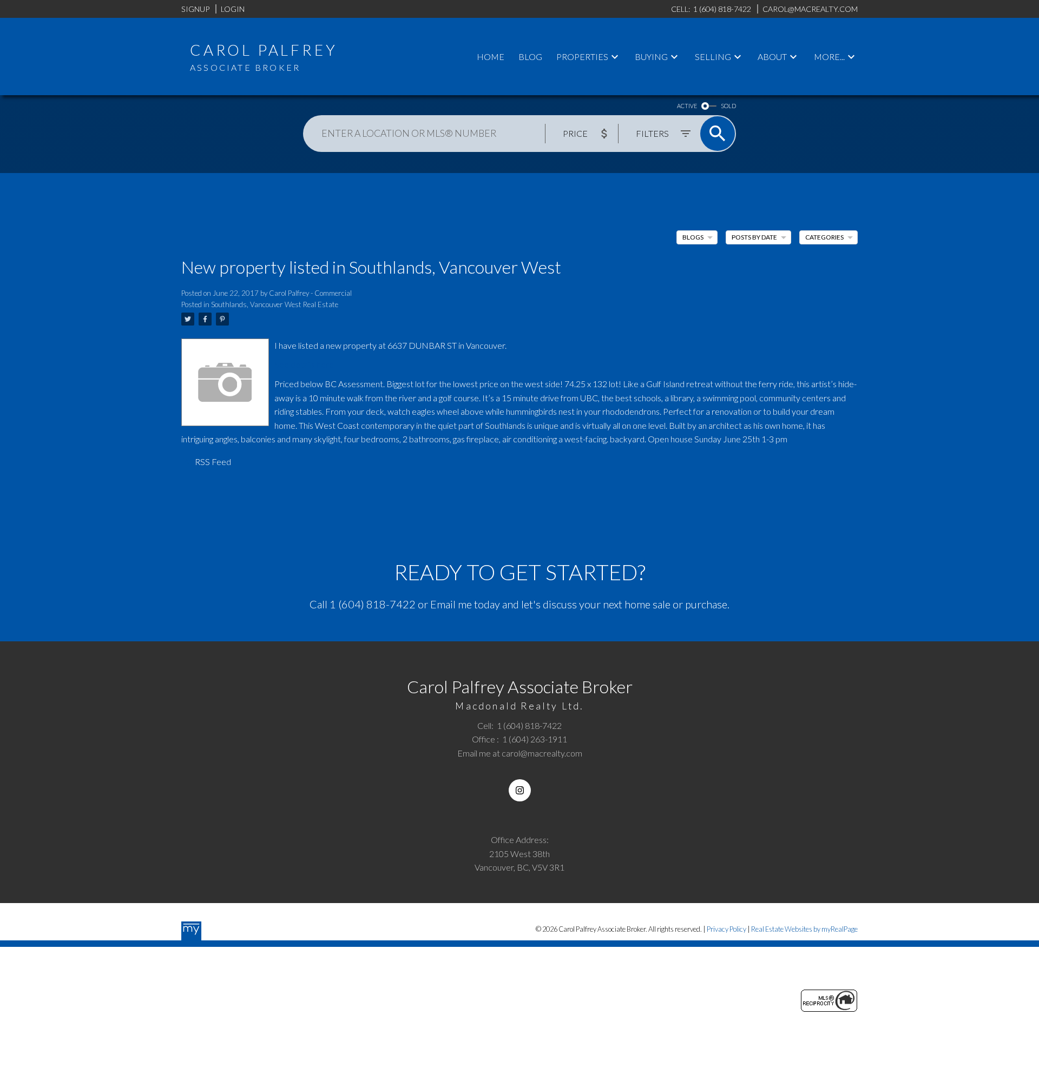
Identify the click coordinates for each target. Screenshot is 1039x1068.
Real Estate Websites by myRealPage (804, 929)
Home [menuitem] (490, 56)
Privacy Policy (726, 929)
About (772, 56)
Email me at (519, 753)
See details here (304, 364)
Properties (582, 56)
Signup (195, 9)
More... (829, 56)
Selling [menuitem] (713, 56)
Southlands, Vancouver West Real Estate (274, 304)
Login (233, 9)
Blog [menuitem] (530, 56)
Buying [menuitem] (651, 56)
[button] (520, 790)
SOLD (728, 105)
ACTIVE (687, 105)
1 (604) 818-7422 (373, 604)
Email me (451, 604)
